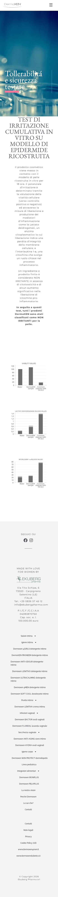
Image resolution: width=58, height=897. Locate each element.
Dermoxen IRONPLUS (29, 777)
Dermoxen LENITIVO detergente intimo (29, 671)
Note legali (28, 830)
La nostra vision (28, 790)
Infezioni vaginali (27, 713)
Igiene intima (27, 642)
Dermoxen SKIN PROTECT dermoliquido (30, 758)
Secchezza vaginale (27, 732)
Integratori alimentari (26, 771)
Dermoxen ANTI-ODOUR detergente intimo (27, 663)
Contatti (28, 809)
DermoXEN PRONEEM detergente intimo (30, 655)
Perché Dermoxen (28, 797)
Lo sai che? (28, 803)
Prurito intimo (27, 700)
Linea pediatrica (29, 764)
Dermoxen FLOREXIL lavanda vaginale (29, 726)
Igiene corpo (27, 752)
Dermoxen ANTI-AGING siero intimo (30, 739)
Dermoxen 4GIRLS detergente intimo (29, 649)
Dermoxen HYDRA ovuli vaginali (29, 745)
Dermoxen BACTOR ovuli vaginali (29, 719)
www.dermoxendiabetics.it (28, 856)
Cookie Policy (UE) (28, 843)
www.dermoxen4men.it (28, 849)
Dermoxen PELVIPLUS (29, 784)
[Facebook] (25, 540)
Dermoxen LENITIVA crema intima (30, 707)
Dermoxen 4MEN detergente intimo (30, 687)
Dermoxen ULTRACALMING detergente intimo (28, 679)
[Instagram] (31, 540)
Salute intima (27, 636)
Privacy (28, 836)
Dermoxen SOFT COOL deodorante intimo (29, 694)
